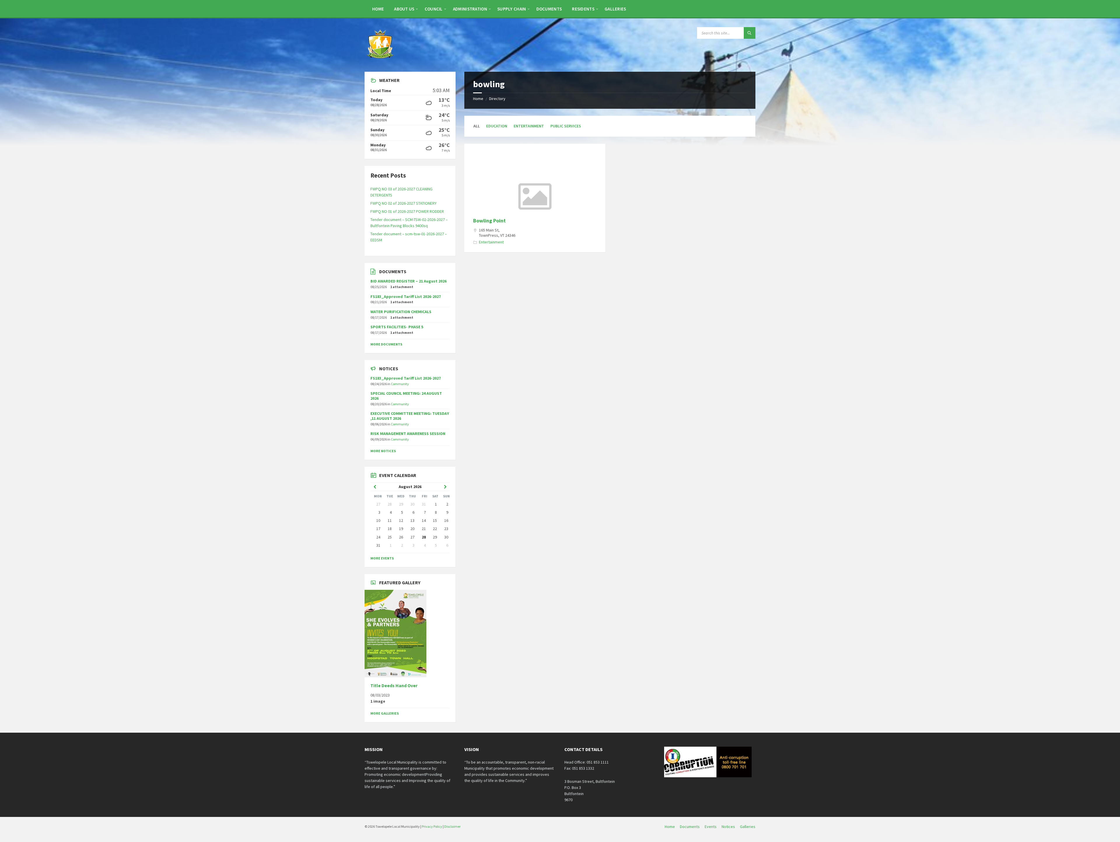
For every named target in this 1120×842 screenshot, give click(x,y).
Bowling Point (489, 220)
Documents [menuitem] (690, 826)
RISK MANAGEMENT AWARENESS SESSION (407, 433)
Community (400, 384)
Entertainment (529, 126)
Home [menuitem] (670, 826)
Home (478, 98)
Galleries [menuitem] (747, 826)
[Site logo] (381, 60)
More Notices (383, 451)
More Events (382, 558)
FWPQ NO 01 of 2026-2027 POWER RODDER (407, 211)
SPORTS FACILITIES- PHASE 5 (396, 326)
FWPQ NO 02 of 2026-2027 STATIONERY (403, 203)
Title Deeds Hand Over (393, 685)
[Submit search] (749, 33)
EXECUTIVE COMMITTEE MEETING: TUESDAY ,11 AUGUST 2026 (409, 416)
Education (496, 126)
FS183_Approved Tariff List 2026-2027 (405, 296)
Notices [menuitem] (728, 826)
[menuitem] (378, 9)
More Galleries (384, 713)
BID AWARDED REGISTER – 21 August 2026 (408, 281)
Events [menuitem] (711, 826)
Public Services (565, 126)
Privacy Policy (432, 826)
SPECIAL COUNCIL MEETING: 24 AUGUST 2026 (406, 396)
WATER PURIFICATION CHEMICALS (400, 311)
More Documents (386, 344)
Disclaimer (452, 826)
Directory (497, 98)
